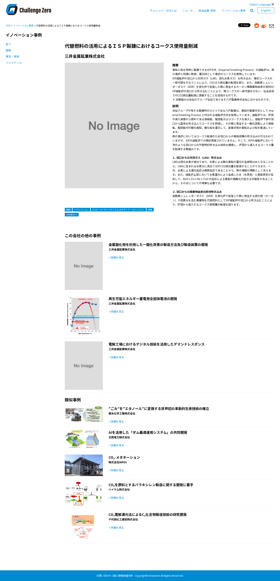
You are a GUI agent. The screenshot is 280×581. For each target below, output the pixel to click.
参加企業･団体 (207, 10)
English (266, 10)
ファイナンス (14, 63)
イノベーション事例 (234, 10)
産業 (150, 209)
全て (8, 44)
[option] (114, 129)
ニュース (187, 10)
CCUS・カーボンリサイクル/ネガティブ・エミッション (118, 209)
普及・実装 (12, 56)
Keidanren (154, 575)
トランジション (81, 209)
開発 (8, 50)
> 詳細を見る (116, 257)
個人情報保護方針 (123, 575)
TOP (8, 25)
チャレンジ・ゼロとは (163, 10)
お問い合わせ (103, 575)
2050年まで (71, 214)
